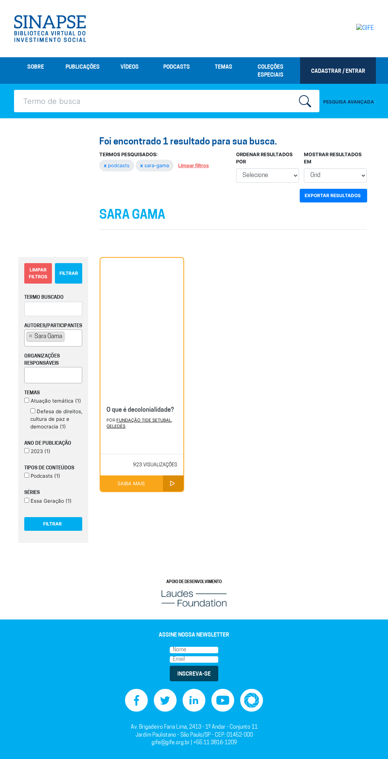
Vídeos (129, 67)
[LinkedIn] (194, 700)
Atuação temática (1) (55, 401)
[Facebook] (136, 700)
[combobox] (53, 338)
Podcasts (176, 67)
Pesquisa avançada (348, 102)
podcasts (117, 165)
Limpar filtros (193, 165)
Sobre (35, 67)
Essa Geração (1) (50, 501)
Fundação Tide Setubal (143, 420)
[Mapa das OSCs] (251, 700)
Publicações (83, 67)
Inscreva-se (194, 674)
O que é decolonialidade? (140, 410)
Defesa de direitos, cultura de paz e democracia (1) (56, 419)
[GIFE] (353, 28)
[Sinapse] (50, 29)
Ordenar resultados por (264, 158)
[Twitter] (165, 700)
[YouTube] (222, 700)
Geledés (115, 426)
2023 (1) (39, 451)
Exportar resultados (333, 195)
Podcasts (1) (44, 476)
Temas (223, 67)
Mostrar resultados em (332, 158)
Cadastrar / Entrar (338, 71)
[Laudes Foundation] (194, 598)
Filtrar (68, 273)
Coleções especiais (270, 71)
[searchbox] (68, 336)
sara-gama (155, 165)
